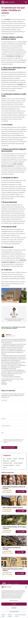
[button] (26, 587)
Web (2, 432)
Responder (4, 383)
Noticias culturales (18, 463)
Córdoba (3, 15)
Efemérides (21, 458)
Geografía (13, 460)
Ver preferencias (14, 611)
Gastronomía (6, 460)
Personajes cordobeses (8, 465)
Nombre (3, 418)
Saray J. (14, 317)
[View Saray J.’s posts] (14, 311)
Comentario (4, 400)
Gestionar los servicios (13, 600)
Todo (4, 458)
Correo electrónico (5, 425)
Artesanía (9, 458)
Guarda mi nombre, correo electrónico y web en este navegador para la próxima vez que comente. (13, 441)
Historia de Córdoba (7, 463)
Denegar (14, 607)
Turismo (5, 467)
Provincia (17, 465)
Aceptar (14, 604)
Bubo (7, 334)
